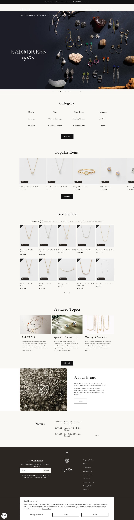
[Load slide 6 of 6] (71, 91)
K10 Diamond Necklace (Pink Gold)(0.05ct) (85, 285)
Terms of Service (88, 482)
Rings (55, 112)
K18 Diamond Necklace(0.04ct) (105, 250)
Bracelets (31, 125)
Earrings (31, 119)
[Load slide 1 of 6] (58, 91)
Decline (95, 515)
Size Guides (87, 467)
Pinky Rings (79, 112)
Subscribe (47, 470)
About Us (86, 490)
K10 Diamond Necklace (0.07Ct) (26, 285)
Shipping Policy (88, 460)
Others (102, 125)
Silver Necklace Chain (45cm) (104, 284)
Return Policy (87, 471)
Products (98, 221)
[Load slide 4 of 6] (65, 91)
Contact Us (86, 478)
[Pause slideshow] (81, 91)
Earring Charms (79, 119)
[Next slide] (75, 91)
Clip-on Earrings (55, 119)
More (81, 401)
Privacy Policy (47, 509)
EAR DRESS (28, 337)
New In (31, 112)
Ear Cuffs (102, 119)
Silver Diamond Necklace (84, 250)
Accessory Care (88, 475)
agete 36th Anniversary (66, 337)
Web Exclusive (79, 125)
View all (67, 197)
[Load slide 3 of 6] (63, 91)
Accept (66, 515)
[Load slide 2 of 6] (60, 91)
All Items (67, 136)
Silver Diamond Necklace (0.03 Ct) (56, 187)
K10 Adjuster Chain (64, 284)
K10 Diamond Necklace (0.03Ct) (28, 187)
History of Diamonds (96, 337)
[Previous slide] (53, 91)
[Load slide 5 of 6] (68, 91)
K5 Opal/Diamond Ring (80, 187)
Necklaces (102, 112)
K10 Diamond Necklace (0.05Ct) (45, 285)
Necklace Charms (55, 125)
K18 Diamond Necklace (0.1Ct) (67, 250)
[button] (29, 15)
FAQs (85, 464)
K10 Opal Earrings (105, 187)
